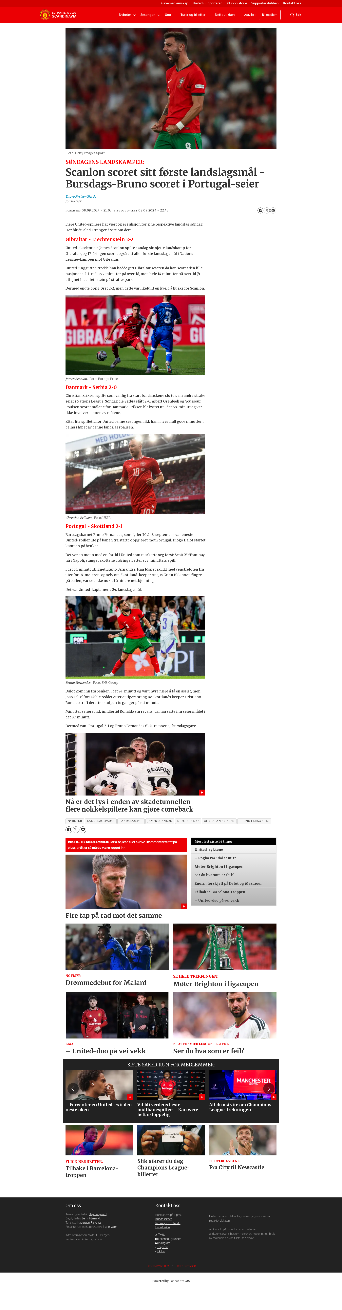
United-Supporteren (207, 3)
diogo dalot (188, 821)
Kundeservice (163, 1219)
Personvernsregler (158, 1265)
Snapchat (162, 1247)
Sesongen (148, 14)
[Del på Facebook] (260, 210)
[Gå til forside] (58, 15)
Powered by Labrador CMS (171, 1281)
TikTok (161, 1251)
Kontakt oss (292, 3)
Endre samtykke (186, 1265)
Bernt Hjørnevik (91, 1218)
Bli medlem (269, 14)
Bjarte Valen (110, 1226)
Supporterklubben (265, 3)
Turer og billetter (192, 14)
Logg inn (249, 14)
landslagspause (101, 821)
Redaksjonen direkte (167, 1223)
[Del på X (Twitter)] (267, 210)
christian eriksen (219, 821)
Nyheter (125, 14)
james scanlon (159, 821)
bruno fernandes (254, 821)
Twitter (162, 1234)
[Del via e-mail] (273, 210)
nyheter (75, 821)
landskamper (130, 821)
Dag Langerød (97, 1214)
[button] (73, 1088)
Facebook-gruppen (169, 1238)
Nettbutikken (225, 14)
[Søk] (292, 15)
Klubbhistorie (237, 3)
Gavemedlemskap (174, 3)
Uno (168, 14)
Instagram (164, 1243)
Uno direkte (162, 1227)
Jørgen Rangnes (91, 1222)
